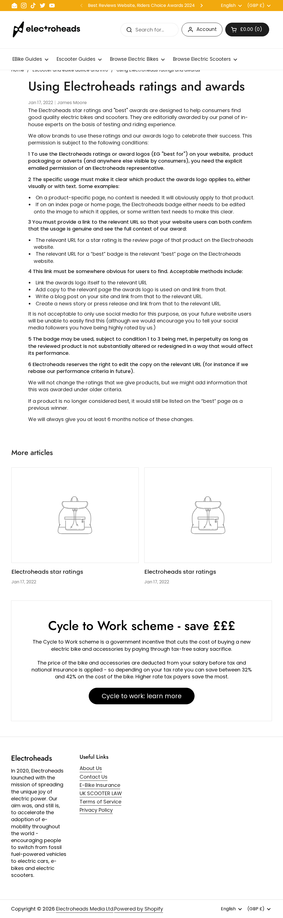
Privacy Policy (96, 809)
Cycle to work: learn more (142, 696)
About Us (91, 768)
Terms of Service (100, 801)
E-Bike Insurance (100, 785)
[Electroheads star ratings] (75, 515)
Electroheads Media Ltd (84, 908)
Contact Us (94, 776)
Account (206, 29)
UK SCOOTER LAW (101, 793)
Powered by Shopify (138, 908)
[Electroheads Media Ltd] (49, 29)
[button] (247, 29)
